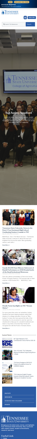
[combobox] (13, 24)
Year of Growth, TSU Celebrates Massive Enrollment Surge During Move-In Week (25, 352)
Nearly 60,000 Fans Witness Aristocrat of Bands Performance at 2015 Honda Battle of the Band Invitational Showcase (18, 270)
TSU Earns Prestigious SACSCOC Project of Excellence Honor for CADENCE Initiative (23, 364)
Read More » (6, 245)
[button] (25, 17)
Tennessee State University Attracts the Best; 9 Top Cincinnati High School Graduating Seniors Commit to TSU (17, 230)
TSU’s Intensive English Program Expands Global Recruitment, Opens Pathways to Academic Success (23, 376)
